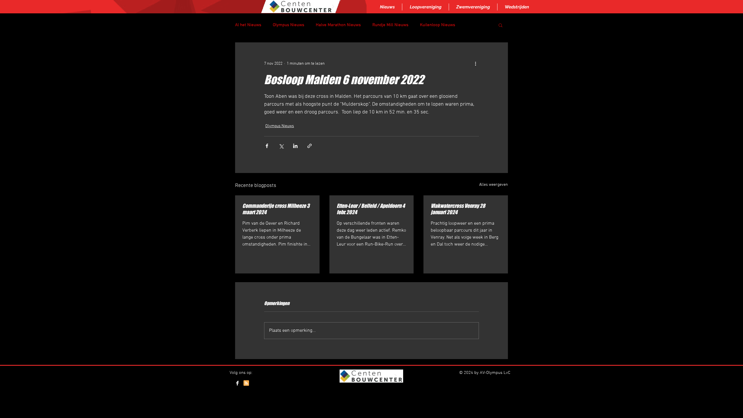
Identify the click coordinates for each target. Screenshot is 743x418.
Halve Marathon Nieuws (338, 25)
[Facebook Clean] (237, 383)
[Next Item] (333, 7)
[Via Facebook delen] (267, 146)
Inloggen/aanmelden (370, 389)
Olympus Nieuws (288, 25)
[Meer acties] (475, 63)
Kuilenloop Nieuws (437, 25)
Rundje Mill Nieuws (390, 25)
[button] (500, 25)
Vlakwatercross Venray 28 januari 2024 (458, 209)
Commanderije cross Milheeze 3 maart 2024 (276, 209)
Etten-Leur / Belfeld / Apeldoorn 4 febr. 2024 (371, 209)
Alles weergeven (493, 184)
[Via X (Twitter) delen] (281, 146)
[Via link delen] (309, 146)
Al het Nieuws (248, 25)
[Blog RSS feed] (246, 383)
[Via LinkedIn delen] (295, 146)
